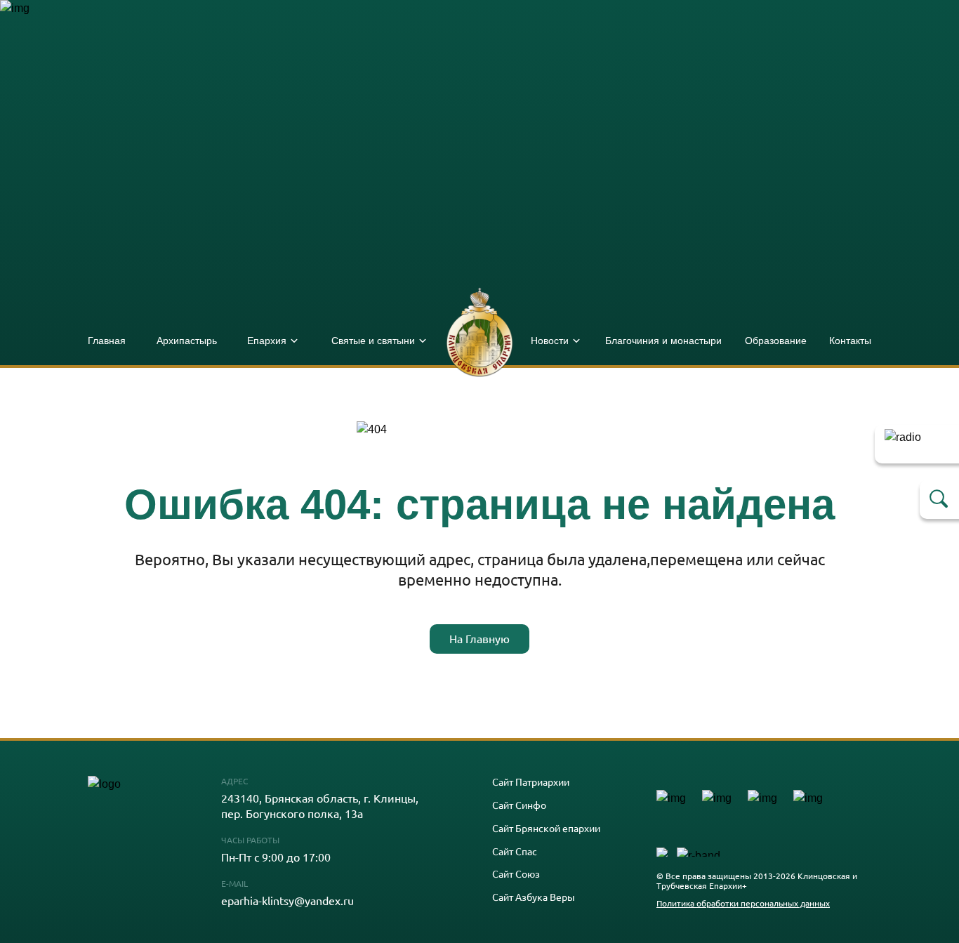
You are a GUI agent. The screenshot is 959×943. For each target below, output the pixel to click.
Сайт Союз (516, 874)
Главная (107, 340)
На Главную (479, 638)
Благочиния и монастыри (663, 340)
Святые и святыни (373, 340)
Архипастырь (187, 340)
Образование (776, 340)
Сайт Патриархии (530, 782)
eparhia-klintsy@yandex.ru (287, 900)
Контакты (850, 340)
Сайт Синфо (519, 805)
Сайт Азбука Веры (533, 897)
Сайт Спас (514, 851)
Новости (550, 340)
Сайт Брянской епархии (546, 828)
